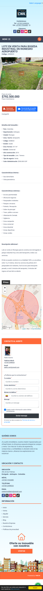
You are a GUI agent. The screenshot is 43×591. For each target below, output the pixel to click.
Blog (4, 520)
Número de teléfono (10, 392)
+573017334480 (22, 25)
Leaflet (24, 329)
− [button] (5, 291)
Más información (15, 589)
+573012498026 (23, 23)
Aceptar (35, 588)
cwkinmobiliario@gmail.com (12, 491)
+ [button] (5, 287)
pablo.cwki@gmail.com (11, 367)
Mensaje (7, 399)
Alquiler (5, 514)
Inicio (5, 507)
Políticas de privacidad (11, 529)
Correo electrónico (10, 385)
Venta (5, 511)
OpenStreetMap (36, 329)
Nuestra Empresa (9, 523)
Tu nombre (8, 378)
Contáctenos (7, 526)
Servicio (5, 517)
